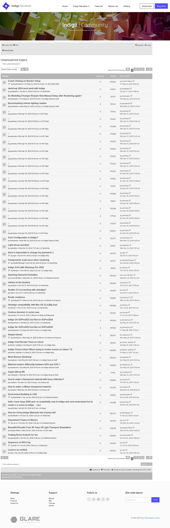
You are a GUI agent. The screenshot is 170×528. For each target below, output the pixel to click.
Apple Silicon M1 (16, 372)
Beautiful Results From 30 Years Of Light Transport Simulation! (39, 427)
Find (155, 500)
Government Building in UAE (22, 394)
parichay (13, 408)
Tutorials (52, 503)
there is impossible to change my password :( (31, 252)
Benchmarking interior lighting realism (27, 103)
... (9, 111)
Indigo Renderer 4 (81, 6)
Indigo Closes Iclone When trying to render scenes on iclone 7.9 (40, 349)
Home (65, 6)
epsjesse (13, 360)
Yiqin (12, 293)
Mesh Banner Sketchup (20, 357)
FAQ (50, 501)
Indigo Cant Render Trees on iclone (26, 342)
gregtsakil (14, 91)
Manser (16, 270)
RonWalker (14, 415)
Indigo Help (44, 255)
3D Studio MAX (53, 84)
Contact (51, 505)
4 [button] (140, 69)
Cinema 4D (45, 382)
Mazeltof (19, 477)
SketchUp (46, 91)
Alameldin (17, 397)
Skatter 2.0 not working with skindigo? (27, 290)
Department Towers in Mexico (23, 420)
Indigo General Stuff (51, 99)
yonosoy (13, 114)
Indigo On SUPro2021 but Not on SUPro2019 (30, 319)
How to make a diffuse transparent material (29, 387)
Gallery (126, 6)
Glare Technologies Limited (150, 518)
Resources (113, 6)
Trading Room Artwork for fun (23, 435)
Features (99, 6)
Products (13, 501)
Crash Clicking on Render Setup (24, 81)
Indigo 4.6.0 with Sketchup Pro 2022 (26, 267)
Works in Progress (53, 300)
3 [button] (137, 69)
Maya (44, 408)
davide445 (14, 106)
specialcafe (14, 438)
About (12, 498)
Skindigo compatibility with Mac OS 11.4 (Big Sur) (32, 305)
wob (14, 445)
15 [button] (148, 69)
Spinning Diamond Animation (23, 275)
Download (147, 6)
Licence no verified (17, 450)
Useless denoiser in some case (23, 312)
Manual (51, 498)
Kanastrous (14, 323)
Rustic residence (16, 297)
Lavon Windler (15, 278)
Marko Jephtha (16, 345)
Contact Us (14, 503)
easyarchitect (15, 430)
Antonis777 (17, 300)
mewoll (13, 382)
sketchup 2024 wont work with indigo (26, 88)
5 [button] (143, 69)
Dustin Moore (18, 84)
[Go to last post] (134, 81)
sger (14, 255)
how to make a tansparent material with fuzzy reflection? (36, 379)
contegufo (14, 375)
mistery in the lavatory (19, 282)
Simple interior (15, 334)
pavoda (13, 315)
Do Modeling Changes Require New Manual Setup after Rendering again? (45, 96)
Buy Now (161, 6)
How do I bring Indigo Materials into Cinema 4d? (32, 412)
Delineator (14, 99)
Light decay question (18, 245)
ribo (11, 453)
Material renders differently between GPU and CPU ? (34, 364)
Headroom (17, 338)
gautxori (13, 285)
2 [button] (134, 69)
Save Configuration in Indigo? (23, 237)
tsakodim (13, 248)
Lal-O (15, 423)
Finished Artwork (52, 278)
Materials (46, 415)
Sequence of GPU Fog (19, 442)
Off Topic (44, 114)
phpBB (13, 475)
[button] (128, 69)
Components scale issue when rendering (28, 260)
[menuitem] (65, 5)
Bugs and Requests (47, 315)
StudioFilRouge (18, 263)
